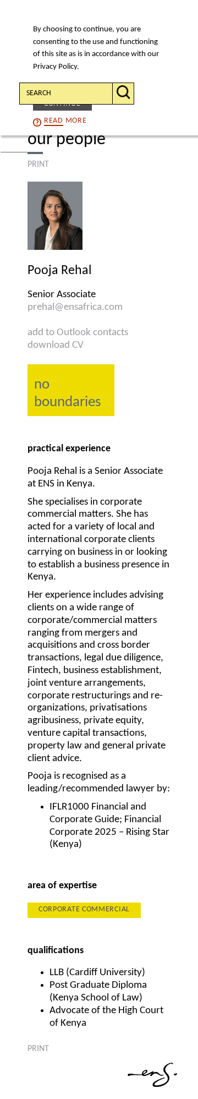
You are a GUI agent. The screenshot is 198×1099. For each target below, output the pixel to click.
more (65, 121)
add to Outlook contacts (78, 332)
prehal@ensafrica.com (75, 307)
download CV (56, 345)
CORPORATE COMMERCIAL (84, 909)
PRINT (38, 164)
